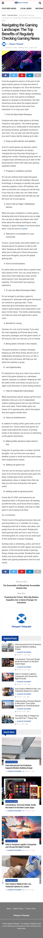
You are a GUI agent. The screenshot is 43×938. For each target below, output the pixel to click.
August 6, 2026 (21, 697)
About (9, 908)
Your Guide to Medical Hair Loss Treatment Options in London (28, 689)
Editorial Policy (18, 908)
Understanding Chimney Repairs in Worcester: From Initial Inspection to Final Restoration (28, 703)
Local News (25, 8)
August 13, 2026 (21, 684)
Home (4, 15)
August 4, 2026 (21, 711)
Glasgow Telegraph (16, 44)
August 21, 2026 (21, 655)
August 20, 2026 (21, 669)
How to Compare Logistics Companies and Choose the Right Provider (26, 676)
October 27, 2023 (11, 47)
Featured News (9, 8)
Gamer (24, 228)
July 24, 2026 (20, 724)
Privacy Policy (31, 908)
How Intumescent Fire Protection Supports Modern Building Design (28, 646)
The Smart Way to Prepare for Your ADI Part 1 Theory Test (27, 716)
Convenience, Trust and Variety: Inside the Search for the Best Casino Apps (27, 661)
